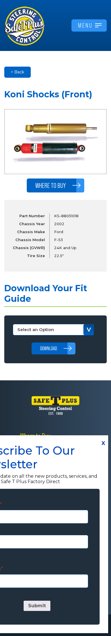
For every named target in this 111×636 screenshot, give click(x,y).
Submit (37, 605)
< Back (17, 72)
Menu (85, 25)
